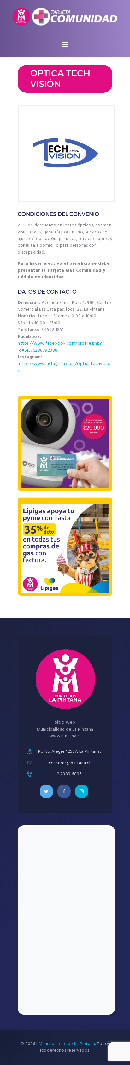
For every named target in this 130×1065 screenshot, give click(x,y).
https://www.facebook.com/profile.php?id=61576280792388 (60, 347)
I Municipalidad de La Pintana (65, 1044)
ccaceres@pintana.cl (70, 763)
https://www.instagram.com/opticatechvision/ (65, 367)
